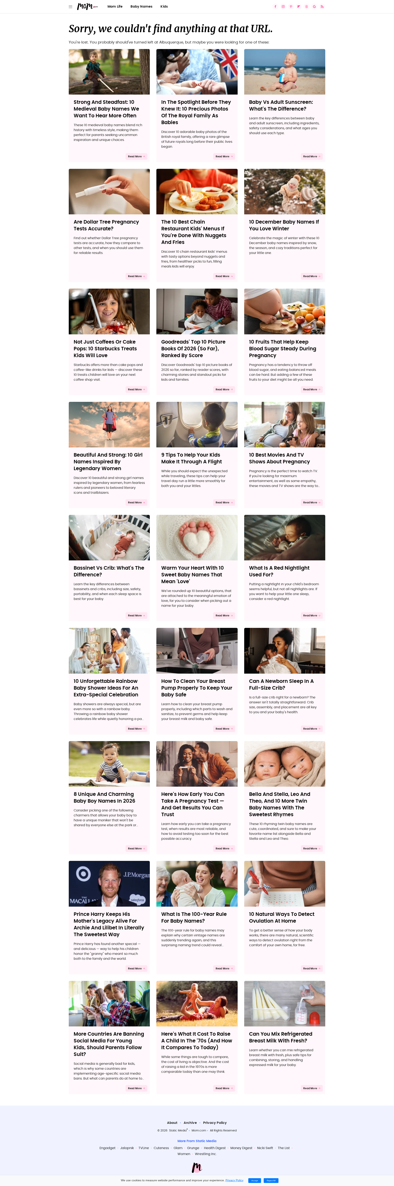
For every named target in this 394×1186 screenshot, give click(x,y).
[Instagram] (283, 6)
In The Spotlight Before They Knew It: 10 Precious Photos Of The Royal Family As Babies (196, 112)
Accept (254, 1180)
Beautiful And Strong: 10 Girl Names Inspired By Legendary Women (108, 462)
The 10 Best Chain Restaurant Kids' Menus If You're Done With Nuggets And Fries (193, 232)
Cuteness (161, 1148)
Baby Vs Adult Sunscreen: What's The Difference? (281, 106)
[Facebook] (275, 6)
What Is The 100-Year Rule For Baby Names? (194, 918)
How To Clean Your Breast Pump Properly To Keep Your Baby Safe (196, 688)
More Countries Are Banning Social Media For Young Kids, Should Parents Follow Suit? (109, 1044)
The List (284, 1148)
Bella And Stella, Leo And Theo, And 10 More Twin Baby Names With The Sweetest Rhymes (279, 804)
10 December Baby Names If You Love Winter (284, 225)
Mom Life (115, 6)
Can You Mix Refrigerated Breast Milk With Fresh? (280, 1037)
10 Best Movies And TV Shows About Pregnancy (279, 458)
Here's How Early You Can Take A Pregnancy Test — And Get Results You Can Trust (192, 804)
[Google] (314, 6)
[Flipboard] (299, 6)
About (172, 1122)
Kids (164, 6)
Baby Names (141, 6)
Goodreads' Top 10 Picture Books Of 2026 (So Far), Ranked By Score (193, 349)
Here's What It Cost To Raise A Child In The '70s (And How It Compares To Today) (196, 1041)
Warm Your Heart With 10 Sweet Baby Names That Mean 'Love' (192, 575)
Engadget (108, 1148)
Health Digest (215, 1148)
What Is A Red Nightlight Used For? (279, 571)
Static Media (178, 1130)
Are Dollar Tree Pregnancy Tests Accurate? (106, 225)
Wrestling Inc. (206, 1154)
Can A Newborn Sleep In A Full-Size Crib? (281, 685)
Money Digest (241, 1148)
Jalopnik (127, 1148)
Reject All (271, 1180)
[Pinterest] (291, 6)
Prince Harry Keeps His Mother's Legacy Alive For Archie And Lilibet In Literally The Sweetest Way (109, 924)
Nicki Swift (265, 1148)
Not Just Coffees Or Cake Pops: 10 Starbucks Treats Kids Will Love (105, 349)
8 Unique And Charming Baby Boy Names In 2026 (104, 798)
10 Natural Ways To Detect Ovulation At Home (281, 918)
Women (184, 1154)
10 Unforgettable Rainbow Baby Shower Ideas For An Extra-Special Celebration (106, 688)
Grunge (193, 1148)
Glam (178, 1148)
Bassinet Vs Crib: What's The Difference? (109, 571)
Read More (135, 156)
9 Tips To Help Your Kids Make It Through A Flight (191, 458)
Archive (190, 1122)
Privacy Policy (215, 1122)
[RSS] (322, 6)
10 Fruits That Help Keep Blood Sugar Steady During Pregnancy (282, 349)
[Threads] (307, 6)
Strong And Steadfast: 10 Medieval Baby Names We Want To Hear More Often (106, 109)
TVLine (144, 1148)
